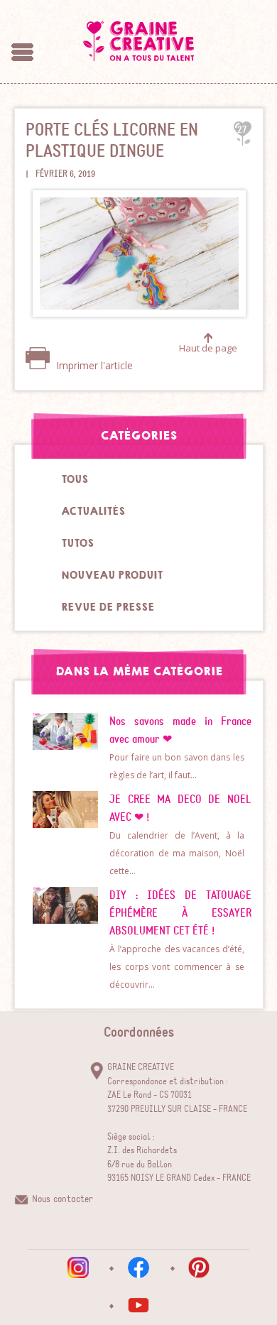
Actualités (93, 511)
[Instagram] (78, 1267)
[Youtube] (138, 1305)
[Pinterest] (199, 1267)
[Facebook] (138, 1267)
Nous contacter (62, 1199)
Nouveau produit (112, 575)
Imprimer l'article (93, 365)
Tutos (77, 543)
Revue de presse (107, 607)
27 (242, 130)
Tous (74, 479)
